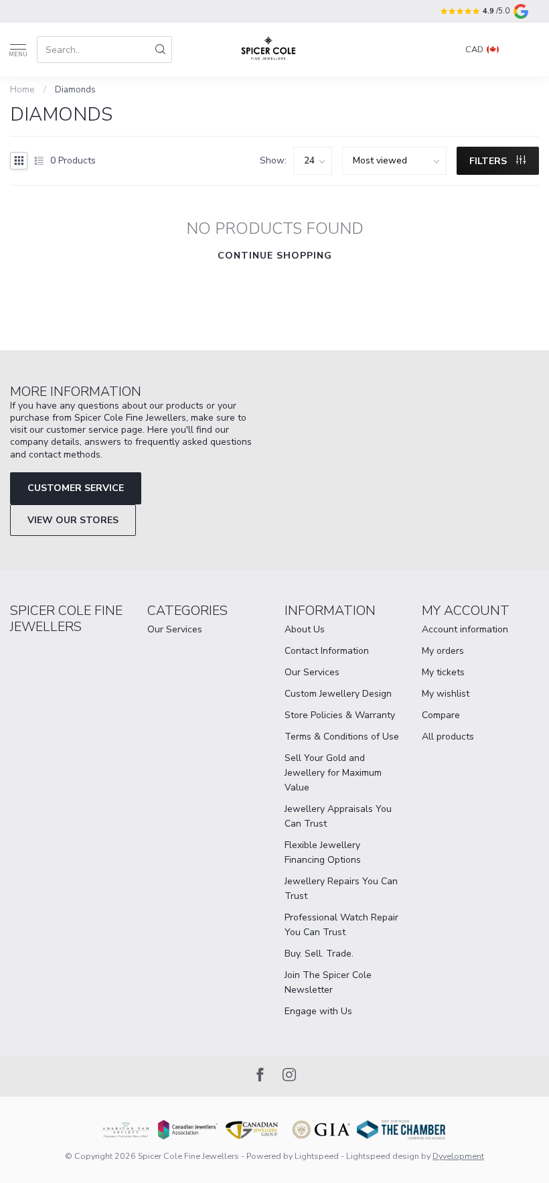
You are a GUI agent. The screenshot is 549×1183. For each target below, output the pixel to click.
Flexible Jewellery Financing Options (323, 852)
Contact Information (327, 650)
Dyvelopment (458, 1156)
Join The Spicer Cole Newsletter (328, 982)
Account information (465, 629)
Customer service (75, 488)
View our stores (73, 520)
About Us (305, 629)
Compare (441, 715)
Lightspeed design (382, 1156)
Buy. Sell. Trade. (319, 953)
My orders (443, 650)
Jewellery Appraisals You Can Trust (338, 816)
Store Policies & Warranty (340, 715)
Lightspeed (317, 1156)
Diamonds (75, 90)
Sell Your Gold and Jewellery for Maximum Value (333, 773)
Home (22, 90)
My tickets (443, 672)
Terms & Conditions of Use (342, 736)
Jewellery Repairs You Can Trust (341, 888)
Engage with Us (318, 1011)
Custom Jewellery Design (338, 693)
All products (448, 736)
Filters (489, 161)
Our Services (174, 629)
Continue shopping (275, 255)
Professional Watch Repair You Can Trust (341, 924)
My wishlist (445, 693)
